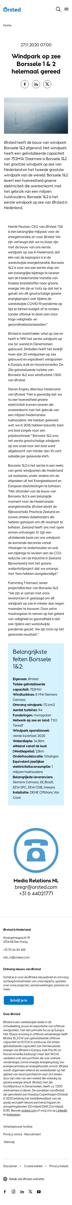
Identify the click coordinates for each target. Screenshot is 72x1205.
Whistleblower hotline (17, 1126)
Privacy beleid (58, 1166)
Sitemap (9, 1142)
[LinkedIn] (36, 84)
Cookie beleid (33, 1166)
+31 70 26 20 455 (14, 949)
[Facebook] (25, 84)
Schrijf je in (18, 1000)
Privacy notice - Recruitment (22, 1134)
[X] (47, 84)
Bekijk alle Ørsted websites (26, 1179)
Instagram (13, 1114)
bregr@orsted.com (36, 887)
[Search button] (58, 9)
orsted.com (28, 1110)
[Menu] (66, 9)
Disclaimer (10, 1166)
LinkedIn (61, 1110)
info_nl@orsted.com (16, 957)
